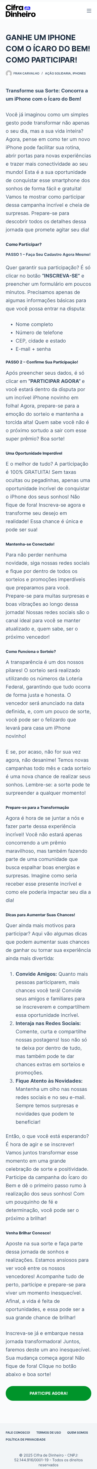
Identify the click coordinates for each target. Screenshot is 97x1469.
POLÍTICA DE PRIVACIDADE (26, 1439)
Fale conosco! (18, 1432)
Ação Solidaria (58, 73)
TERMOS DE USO (48, 1432)
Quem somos (77, 1432)
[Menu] (89, 10)
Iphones (79, 73)
